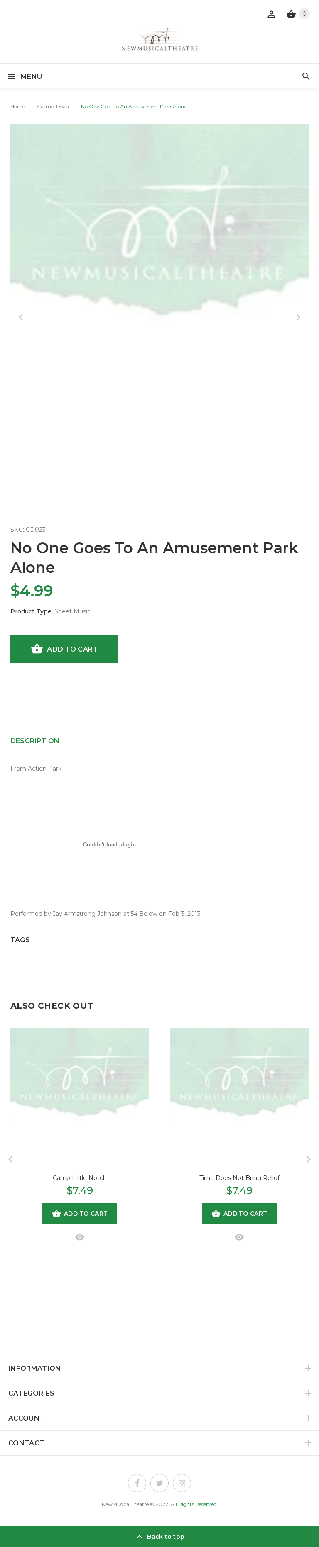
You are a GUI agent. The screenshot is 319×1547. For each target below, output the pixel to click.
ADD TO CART (72, 649)
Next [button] (298, 317)
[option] (159, 273)
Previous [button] (20, 317)
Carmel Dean (53, 106)
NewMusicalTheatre (125, 1504)
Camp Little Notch (80, 1178)
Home (17, 106)
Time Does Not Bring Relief (239, 1178)
